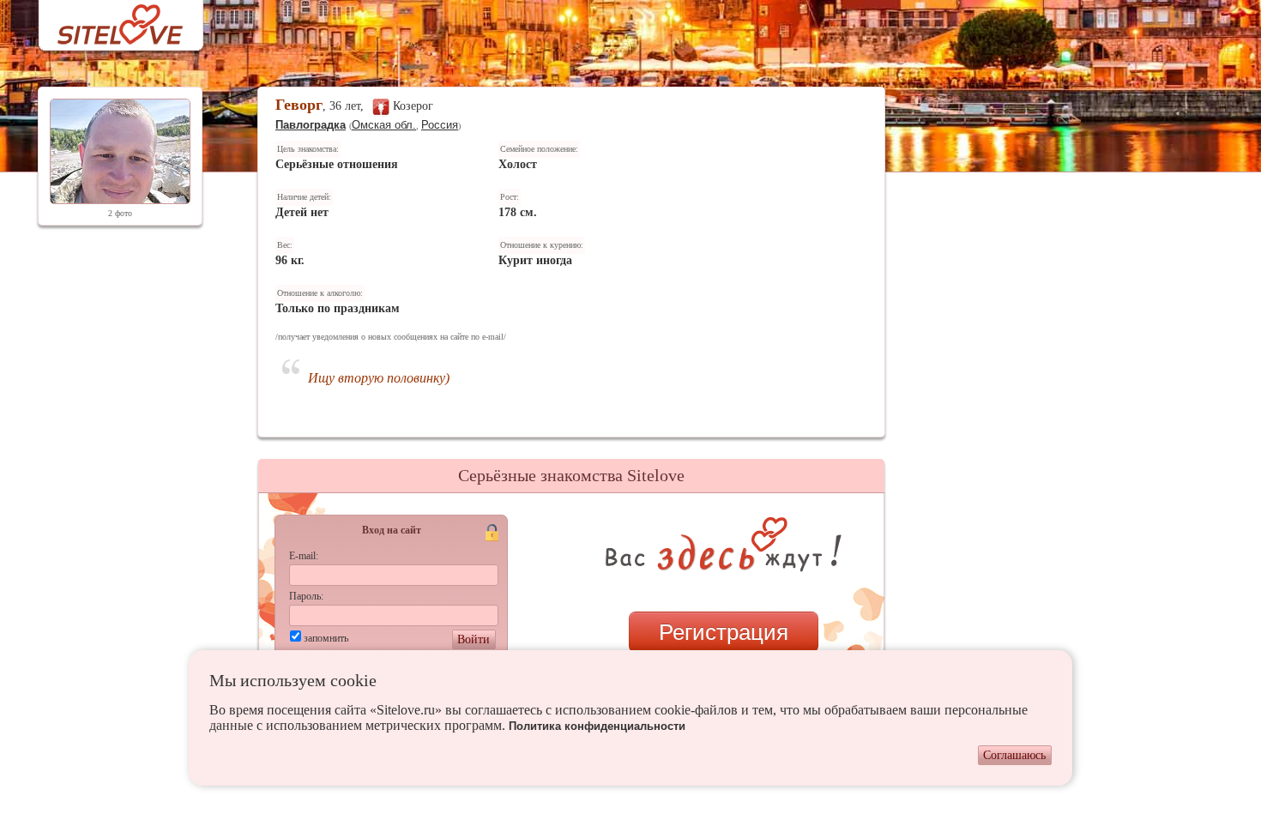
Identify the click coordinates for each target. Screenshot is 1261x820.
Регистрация (723, 632)
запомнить (326, 638)
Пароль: (306, 596)
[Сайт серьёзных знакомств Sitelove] (107, 20)
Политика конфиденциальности (597, 726)
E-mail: (303, 556)
